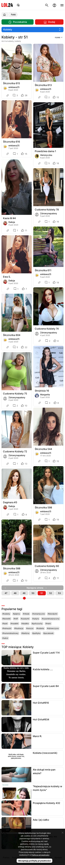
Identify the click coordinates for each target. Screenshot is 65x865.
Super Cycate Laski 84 (46, 686)
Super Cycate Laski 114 (46, 652)
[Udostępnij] (8, 95)
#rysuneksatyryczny (50, 618)
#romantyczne (38, 614)
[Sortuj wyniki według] (54, 37)
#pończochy (37, 623)
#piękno (16, 614)
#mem (48, 623)
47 (6, 593)
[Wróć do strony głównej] (5, 14)
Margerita (45, 394)
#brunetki (6, 618)
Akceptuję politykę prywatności (34, 860)
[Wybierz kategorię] (32, 29)
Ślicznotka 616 (11, 141)
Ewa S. (7, 276)
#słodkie (25, 623)
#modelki (14, 623)
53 (59, 593)
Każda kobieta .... (43, 669)
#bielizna (25, 633)
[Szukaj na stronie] (47, 5)
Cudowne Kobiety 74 (47, 328)
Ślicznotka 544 (43, 449)
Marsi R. (37, 736)
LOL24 (7, 5)
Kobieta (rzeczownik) (45, 752)
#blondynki (52, 614)
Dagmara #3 (10, 502)
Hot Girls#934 (41, 719)
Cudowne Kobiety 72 (15, 451)
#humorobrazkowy (10, 633)
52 (50, 593)
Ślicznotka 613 (43, 85)
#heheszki (6, 628)
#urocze (29, 628)
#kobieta (40, 628)
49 (24, 593)
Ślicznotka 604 (11, 335)
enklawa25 (14, 87)
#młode (26, 614)
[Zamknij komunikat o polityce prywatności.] (62, 832)
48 (15, 593)
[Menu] (62, 5)
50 (33, 593)
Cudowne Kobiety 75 (15, 393)
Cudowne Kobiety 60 (47, 565)
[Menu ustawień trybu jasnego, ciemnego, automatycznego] (18, 5)
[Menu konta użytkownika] (54, 5)
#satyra (35, 618)
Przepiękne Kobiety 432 (46, 803)
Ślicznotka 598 (43, 507)
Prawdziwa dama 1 (45, 151)
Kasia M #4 (9, 218)
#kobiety (6, 614)
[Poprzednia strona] (6, 587)
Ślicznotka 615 (11, 83)
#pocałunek (48, 633)
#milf (16, 618)
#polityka (36, 633)
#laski (5, 623)
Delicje (11, 222)
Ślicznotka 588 (11, 568)
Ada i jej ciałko (41, 819)
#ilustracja (18, 628)
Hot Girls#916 (41, 702)
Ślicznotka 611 (43, 270)
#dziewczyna (53, 628)
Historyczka (46, 155)
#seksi (5, 638)
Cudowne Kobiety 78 (47, 209)
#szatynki (25, 618)
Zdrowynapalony (48, 213)
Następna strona (36, 587)
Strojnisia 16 (42, 390)
